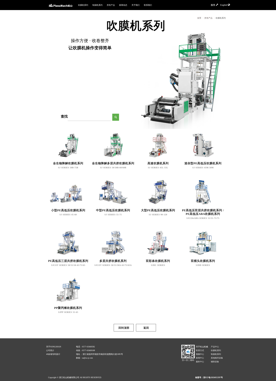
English (224, 5)
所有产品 (208, 18)
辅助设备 (215, 362)
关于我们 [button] (136, 5)
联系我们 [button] (148, 5)
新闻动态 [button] (123, 5)
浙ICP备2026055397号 (213, 377)
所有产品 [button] (111, 5)
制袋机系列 (216, 354)
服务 (213, 5)
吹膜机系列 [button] (83, 5)
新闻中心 (200, 358)
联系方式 (200, 350)
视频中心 (200, 354)
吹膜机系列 (216, 350)
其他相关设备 (217, 358)
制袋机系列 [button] (97, 5)
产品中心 (215, 347)
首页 (199, 18)
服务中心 (200, 362)
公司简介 (50, 350)
